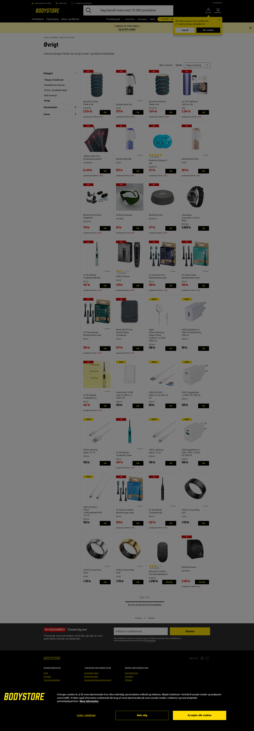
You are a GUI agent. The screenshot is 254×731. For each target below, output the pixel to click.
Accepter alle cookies (200, 715)
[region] (127, 706)
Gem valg (142, 715)
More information (89, 701)
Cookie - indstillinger (86, 715)
